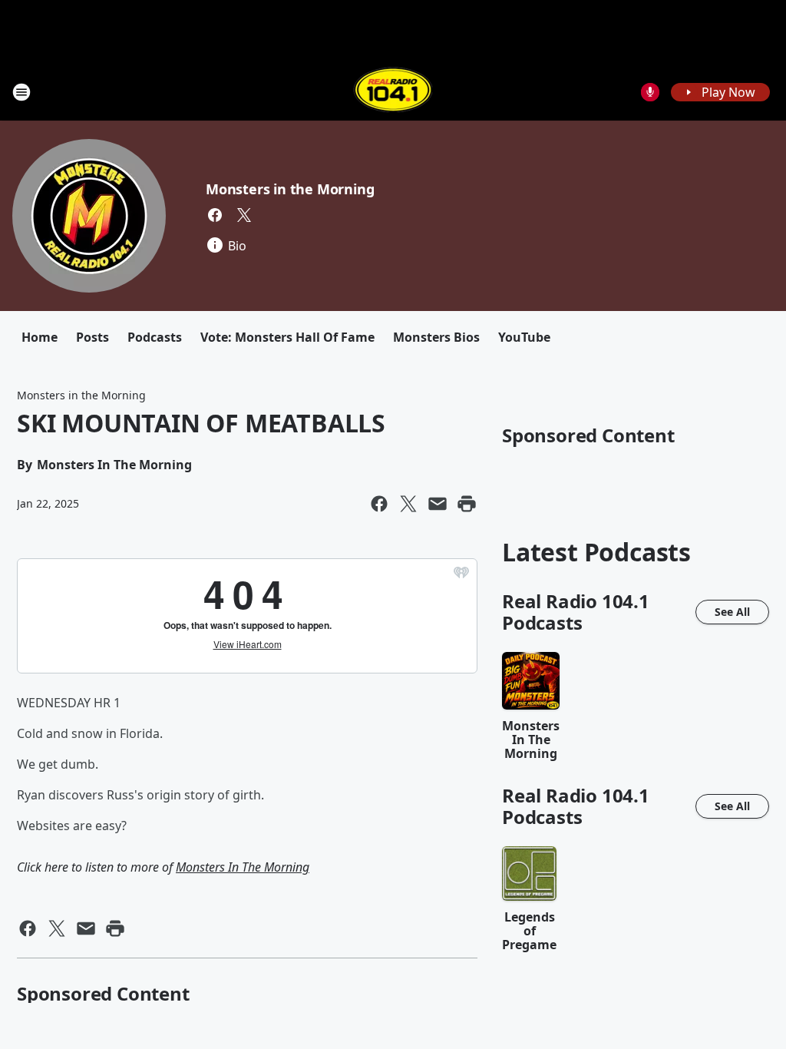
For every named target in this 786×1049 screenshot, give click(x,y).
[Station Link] (393, 92)
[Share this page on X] (408, 504)
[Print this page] (466, 504)
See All (732, 611)
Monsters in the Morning (290, 189)
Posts (92, 337)
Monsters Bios (436, 337)
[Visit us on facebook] (215, 215)
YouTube (524, 337)
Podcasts (154, 337)
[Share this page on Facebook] (379, 504)
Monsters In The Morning (242, 867)
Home (39, 337)
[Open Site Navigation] (21, 92)
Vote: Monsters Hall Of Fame (287, 337)
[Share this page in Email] (437, 504)
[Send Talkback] (650, 92)
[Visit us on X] (244, 215)
